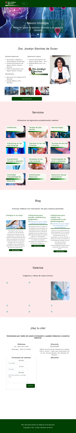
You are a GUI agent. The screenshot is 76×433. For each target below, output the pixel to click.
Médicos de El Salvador (47, 425)
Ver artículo (16, 250)
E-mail (21, 366)
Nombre (21, 360)
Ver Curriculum (27, 99)
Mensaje (21, 372)
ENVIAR (30, 385)
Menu (24, 3)
